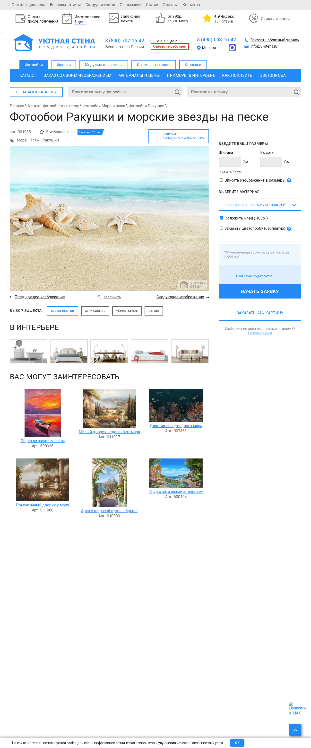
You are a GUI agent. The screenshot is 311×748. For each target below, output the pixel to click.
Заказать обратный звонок (275, 40)
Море (22, 140)
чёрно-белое (127, 311)
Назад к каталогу (38, 92)
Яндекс (224, 18)
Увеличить (112, 297)
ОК (237, 743)
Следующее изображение (180, 297)
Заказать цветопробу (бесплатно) (255, 228)
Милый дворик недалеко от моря (109, 432)
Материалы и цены (139, 75)
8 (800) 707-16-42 (124, 41)
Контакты (191, 4)
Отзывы (170, 4)
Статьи (152, 4)
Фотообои (34, 64)
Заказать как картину (260, 313)
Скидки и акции (275, 19)
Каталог (28, 75)
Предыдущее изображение (40, 297)
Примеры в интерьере (191, 75)
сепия (153, 311)
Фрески (64, 64)
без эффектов (62, 311)
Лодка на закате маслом (42, 441)
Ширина (226, 152)
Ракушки (50, 140)
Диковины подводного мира (176, 425)
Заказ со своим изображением (77, 75)
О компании (130, 4)
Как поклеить (237, 75)
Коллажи (193, 64)
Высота (267, 152)
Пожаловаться (260, 333)
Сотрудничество (100, 4)
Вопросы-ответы (65, 4)
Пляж (34, 140)
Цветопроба (272, 75)
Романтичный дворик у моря (42, 505)
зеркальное (95, 311)
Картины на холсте (154, 64)
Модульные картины (104, 64)
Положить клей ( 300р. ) (246, 218)
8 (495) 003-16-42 (216, 40)
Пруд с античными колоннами (175, 491)
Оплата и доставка (28, 4)
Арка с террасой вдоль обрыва (109, 511)
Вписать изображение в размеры (255, 180)
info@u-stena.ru (264, 46)
